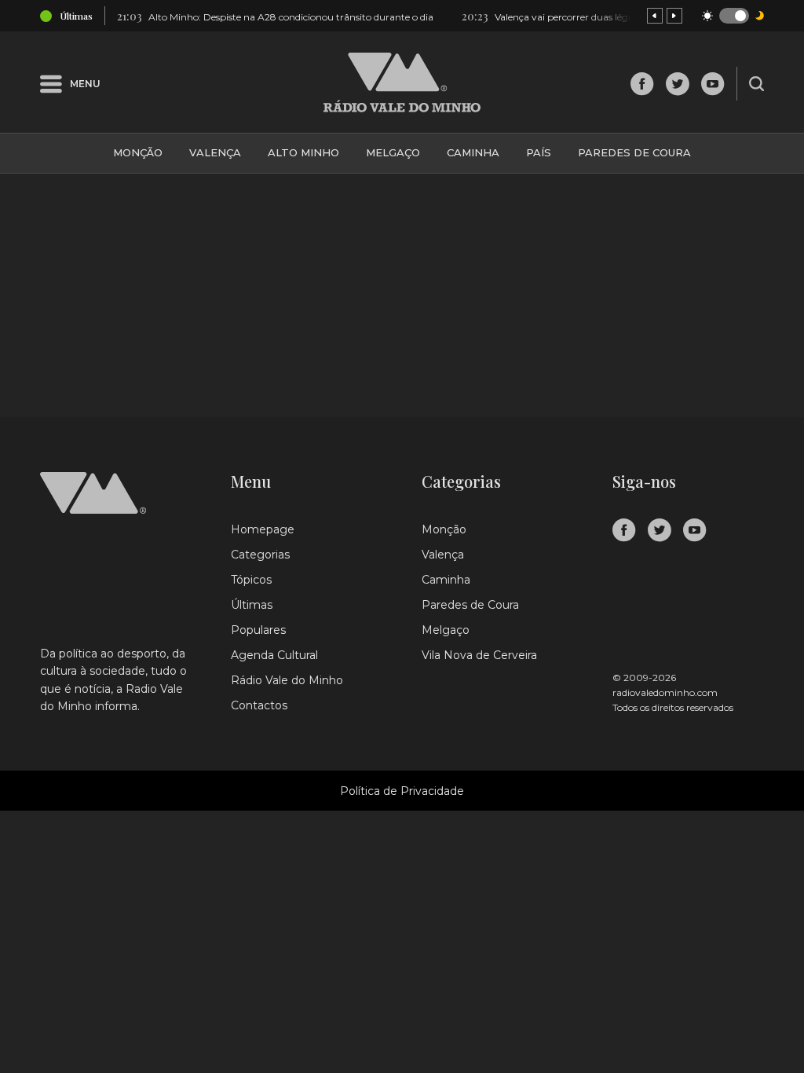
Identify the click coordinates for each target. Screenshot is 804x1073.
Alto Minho (303, 152)
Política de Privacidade (402, 791)
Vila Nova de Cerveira (479, 655)
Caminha (473, 152)
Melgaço (393, 152)
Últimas (251, 605)
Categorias (260, 554)
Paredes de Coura (634, 152)
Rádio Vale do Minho (287, 680)
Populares (258, 630)
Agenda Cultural (274, 655)
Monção (138, 152)
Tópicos (251, 580)
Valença (215, 152)
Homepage (262, 529)
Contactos (259, 705)
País (538, 152)
